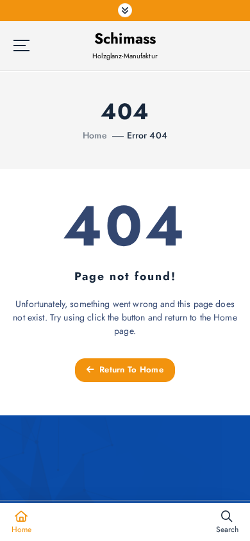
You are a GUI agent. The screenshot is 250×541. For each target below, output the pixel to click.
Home (95, 135)
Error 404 (147, 135)
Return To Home (130, 369)
